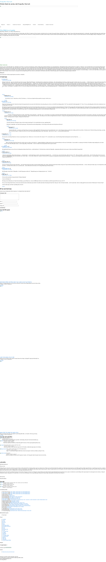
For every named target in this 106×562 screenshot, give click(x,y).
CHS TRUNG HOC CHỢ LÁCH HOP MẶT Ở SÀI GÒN (20, 510)
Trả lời (3, 94)
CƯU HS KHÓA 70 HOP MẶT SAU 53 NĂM (15, 506)
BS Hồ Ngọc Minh (5, 525)
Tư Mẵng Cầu (5, 146)
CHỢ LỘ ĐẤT (12, 495)
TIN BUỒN (8, 453)
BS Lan (3, 527)
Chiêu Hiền (4, 539)
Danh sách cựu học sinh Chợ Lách (8, 551)
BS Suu (3, 528)
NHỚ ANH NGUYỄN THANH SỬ (15, 496)
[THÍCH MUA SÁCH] (1, 438)
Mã (5, 193)
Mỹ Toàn (4, 101)
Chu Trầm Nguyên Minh (6, 540)
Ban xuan (4, 522)
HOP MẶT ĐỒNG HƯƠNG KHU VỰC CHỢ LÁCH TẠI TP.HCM (15, 482)
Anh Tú (3, 520)
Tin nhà (8, 24)
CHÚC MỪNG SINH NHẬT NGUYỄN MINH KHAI (16, 448)
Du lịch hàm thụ (41, 24)
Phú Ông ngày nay (5, 168)
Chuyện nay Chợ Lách (17, 24)
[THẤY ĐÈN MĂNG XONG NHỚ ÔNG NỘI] (2, 446)
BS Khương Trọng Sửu (6, 526)
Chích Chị (4, 538)
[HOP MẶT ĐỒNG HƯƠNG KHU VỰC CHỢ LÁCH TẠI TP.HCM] (1, 483)
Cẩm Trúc (4, 534)
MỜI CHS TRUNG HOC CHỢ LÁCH (17, 502)
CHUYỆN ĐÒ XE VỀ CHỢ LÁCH (15, 508)
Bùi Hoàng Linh (5, 529)
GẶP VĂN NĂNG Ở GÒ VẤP (8, 484)
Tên (1, 201)
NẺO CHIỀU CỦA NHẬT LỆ (14, 497)
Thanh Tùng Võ (5, 492)
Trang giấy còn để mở (15, 500)
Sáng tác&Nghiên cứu (27, 24)
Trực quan (2, 193)
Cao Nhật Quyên (5, 536)
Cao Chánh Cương (5, 535)
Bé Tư (3, 523)
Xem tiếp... (2, 285)
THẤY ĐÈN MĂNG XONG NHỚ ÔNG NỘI (12, 445)
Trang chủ (3, 24)
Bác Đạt (3, 521)
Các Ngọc (4, 532)
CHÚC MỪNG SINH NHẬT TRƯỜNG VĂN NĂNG (18, 503)
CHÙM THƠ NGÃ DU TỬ (15, 498)
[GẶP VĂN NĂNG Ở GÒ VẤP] (1, 485)
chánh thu (4, 537)
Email (1, 203)
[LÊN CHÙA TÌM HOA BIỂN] (1, 442)
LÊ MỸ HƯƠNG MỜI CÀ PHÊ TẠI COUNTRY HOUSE (19, 505)
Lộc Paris (4, 79)
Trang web (2, 205)
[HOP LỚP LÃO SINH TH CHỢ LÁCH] (1, 487)
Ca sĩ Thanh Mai (5, 531)
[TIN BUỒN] (3, 457)
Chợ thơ (34, 24)
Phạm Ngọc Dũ (5, 498)
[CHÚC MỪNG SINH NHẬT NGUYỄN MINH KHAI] (3, 450)
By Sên (3, 530)
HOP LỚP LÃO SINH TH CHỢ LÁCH (9, 486)
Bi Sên (3, 524)
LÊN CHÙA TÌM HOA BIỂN (8, 440)
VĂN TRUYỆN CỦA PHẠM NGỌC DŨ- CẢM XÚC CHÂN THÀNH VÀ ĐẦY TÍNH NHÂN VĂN (28, 499)
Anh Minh (4, 519)
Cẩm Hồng (4, 533)
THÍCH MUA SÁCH (6, 437)
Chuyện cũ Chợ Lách (49, 24)
